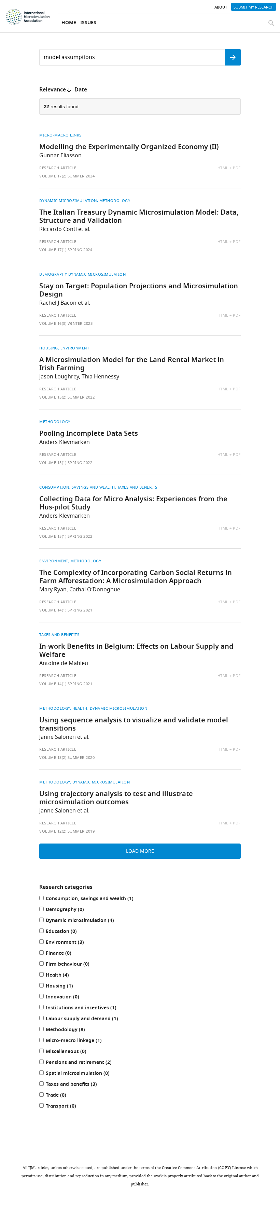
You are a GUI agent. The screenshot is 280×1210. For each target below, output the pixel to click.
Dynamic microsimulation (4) (87, 921)
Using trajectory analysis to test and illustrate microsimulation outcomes (116, 798)
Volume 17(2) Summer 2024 (67, 176)
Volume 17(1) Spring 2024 (65, 250)
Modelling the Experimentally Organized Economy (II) (129, 147)
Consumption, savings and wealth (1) (97, 899)
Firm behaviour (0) (74, 964)
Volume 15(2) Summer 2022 (67, 397)
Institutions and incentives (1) (88, 1008)
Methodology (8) (72, 1030)
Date (80, 90)
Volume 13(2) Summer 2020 (67, 757)
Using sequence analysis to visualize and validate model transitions (133, 724)
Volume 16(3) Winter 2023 (66, 323)
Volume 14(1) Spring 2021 (65, 610)
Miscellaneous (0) (73, 1052)
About (220, 7)
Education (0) (68, 932)
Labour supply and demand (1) (89, 1019)
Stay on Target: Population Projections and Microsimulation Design (138, 290)
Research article (57, 168)
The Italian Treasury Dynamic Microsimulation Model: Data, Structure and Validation (139, 217)
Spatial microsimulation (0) (85, 1074)
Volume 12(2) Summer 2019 (67, 831)
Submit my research (254, 7)
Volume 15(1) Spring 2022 (65, 462)
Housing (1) (66, 986)
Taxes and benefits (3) (78, 1085)
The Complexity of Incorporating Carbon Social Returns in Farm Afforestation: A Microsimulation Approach (135, 577)
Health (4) (64, 975)
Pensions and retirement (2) (86, 1063)
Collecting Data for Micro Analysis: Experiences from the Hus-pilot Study (133, 503)
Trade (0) (63, 1095)
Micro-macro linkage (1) (81, 1041)
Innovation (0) (69, 997)
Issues (88, 23)
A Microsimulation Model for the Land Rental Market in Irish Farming (131, 364)
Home (68, 23)
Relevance (52, 90)
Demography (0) (72, 910)
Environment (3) (72, 943)
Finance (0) (65, 953)
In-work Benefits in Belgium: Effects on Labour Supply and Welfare (136, 651)
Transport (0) (68, 1106)
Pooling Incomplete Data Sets (88, 434)
